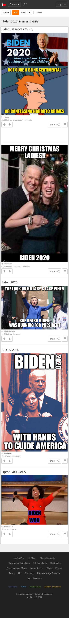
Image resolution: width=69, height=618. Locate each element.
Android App (35, 586)
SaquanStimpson (9, 331)
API (19, 573)
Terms (12, 573)
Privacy (58, 568)
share (53, 124)
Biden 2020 (9, 282)
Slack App (29, 573)
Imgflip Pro (18, 558)
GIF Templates (40, 563)
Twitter (23, 586)
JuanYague (7, 453)
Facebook (12, 586)
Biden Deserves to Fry (17, 29)
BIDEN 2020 (10, 350)
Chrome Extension (52, 586)
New (23, 12)
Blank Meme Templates (19, 563)
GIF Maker (32, 558)
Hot (15, 12)
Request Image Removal (48, 573)
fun (5, 12)
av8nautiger (8, 264)
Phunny (6, 117)
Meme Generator (48, 558)
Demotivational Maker (17, 568)
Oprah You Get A (13, 472)
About (49, 568)
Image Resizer (36, 568)
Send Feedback (34, 578)
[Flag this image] (65, 124)
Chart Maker (55, 563)
